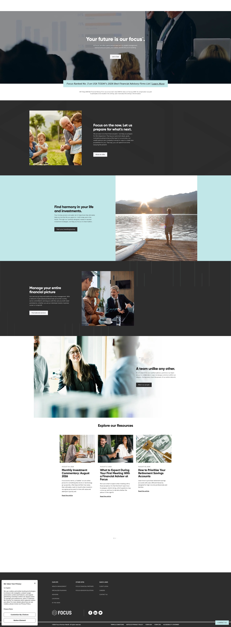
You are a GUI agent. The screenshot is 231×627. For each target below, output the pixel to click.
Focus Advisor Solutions (84, 590)
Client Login (103, 586)
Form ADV (149, 624)
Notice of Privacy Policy (134, 624)
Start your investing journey (66, 229)
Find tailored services (39, 313)
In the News (56, 602)
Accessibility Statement (171, 624)
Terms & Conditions (117, 624)
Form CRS (157, 624)
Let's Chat (115, 57)
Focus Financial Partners (85, 586)
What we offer (100, 154)
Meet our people (143, 385)
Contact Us (222, 622)
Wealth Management (59, 586)
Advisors (55, 594)
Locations (55, 598)
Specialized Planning (59, 590)
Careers (102, 590)
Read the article (67, 495)
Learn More (158, 83)
